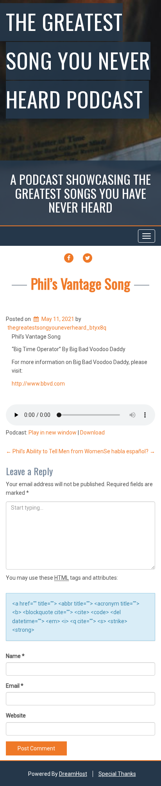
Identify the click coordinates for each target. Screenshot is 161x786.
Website (16, 715)
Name (15, 656)
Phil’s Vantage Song (80, 283)
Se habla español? (129, 451)
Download (92, 432)
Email (14, 686)
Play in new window (53, 432)
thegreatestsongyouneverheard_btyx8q (56, 327)
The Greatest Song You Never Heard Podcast (78, 60)
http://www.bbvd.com (38, 383)
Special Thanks (117, 774)
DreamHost (73, 774)
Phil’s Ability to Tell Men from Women (55, 451)
